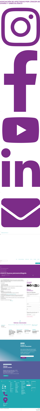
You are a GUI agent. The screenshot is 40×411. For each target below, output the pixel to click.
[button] (28, 285)
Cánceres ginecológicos (21, 259)
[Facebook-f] (3, 386)
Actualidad (35, 259)
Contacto (38, 259)
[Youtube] (5, 386)
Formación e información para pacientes (4, 268)
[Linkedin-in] (3, 388)
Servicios (31, 259)
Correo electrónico (29, 306)
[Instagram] (5, 388)
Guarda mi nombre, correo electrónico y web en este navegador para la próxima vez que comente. (33, 312)
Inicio (16, 259)
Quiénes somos (27, 259)
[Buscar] (4, 260)
